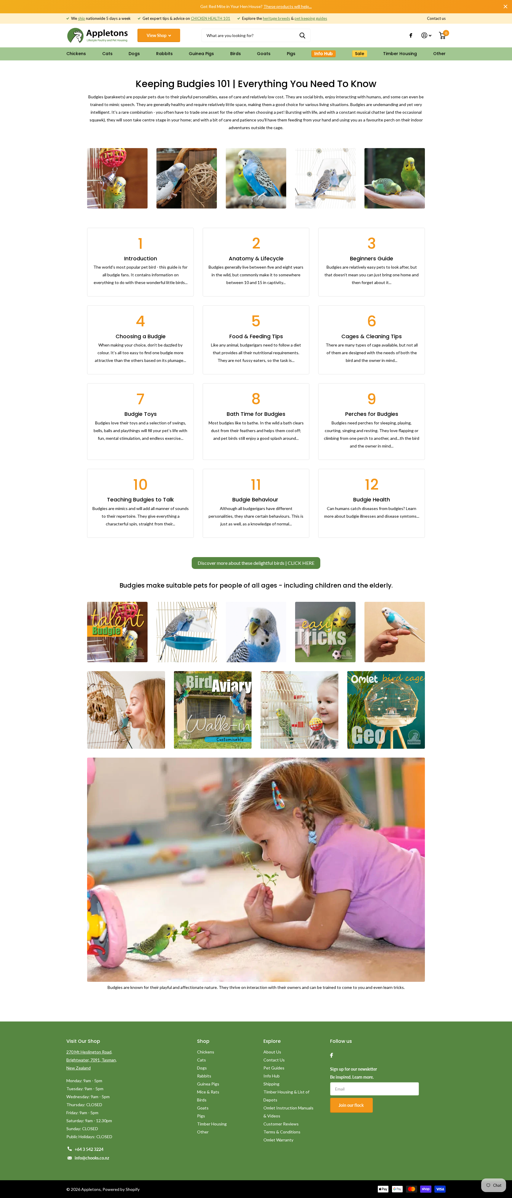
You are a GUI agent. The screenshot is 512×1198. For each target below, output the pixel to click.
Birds (235, 54)
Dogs (134, 54)
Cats (107, 54)
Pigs (291, 54)
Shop (203, 1041)
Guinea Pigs (201, 54)
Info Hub (271, 1075)
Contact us (436, 18)
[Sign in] (426, 35)
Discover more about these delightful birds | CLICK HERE (256, 563)
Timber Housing (400, 54)
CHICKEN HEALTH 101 (210, 18)
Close (505, 6)
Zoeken (302, 35)
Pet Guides (273, 1067)
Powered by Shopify (121, 1189)
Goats (264, 54)
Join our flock (351, 1105)
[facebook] (331, 1055)
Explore (272, 1041)
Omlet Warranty (278, 1139)
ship (81, 18)
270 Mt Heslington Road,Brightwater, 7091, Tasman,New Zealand (91, 1059)
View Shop (157, 35)
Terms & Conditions (281, 1131)
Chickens (76, 54)
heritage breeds (276, 18)
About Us (272, 1051)
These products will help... (287, 6)
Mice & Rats (208, 1091)
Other (439, 54)
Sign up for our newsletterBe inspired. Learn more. (353, 1073)
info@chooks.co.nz (92, 1157)
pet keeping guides (311, 18)
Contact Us (274, 1059)
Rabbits (164, 54)
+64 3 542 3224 (89, 1149)
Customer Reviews (281, 1123)
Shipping (271, 1083)
